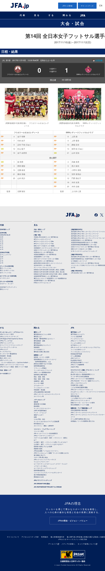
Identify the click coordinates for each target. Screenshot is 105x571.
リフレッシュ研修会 (40, 368)
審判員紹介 (37, 343)
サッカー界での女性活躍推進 (80, 376)
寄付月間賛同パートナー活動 (80, 405)
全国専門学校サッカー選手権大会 (44, 280)
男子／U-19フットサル (7, 270)
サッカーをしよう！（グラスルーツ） (12, 332)
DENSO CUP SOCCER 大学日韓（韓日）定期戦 (49, 270)
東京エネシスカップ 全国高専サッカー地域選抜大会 (50, 278)
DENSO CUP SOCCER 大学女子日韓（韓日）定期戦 (50, 274)
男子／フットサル (5, 268)
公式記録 (98, 60)
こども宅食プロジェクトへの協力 (81, 398)
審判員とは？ (38, 336)
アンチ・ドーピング (40, 413)
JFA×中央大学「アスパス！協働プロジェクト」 (86, 381)
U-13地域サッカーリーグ (79, 261)
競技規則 (36, 347)
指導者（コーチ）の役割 (41, 357)
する (51, 15)
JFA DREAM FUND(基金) (42, 484)
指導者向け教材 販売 (40, 374)
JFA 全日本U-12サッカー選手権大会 (82, 273)
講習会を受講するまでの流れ (43, 364)
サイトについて (13, 537)
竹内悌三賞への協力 (77, 385)
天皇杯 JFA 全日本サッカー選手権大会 (46, 237)
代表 (23, 15)
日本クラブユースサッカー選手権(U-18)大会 (85, 247)
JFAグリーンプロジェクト (79, 372)
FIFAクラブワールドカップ (42, 283)
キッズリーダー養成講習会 (8, 354)
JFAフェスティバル (6, 360)
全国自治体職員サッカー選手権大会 (45, 254)
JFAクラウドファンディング (43, 480)
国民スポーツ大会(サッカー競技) (44, 246)
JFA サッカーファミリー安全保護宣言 (46, 433)
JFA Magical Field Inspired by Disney (11, 339)
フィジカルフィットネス (41, 388)
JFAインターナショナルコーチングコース (47, 394)
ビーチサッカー (5, 278)
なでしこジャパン (5, 254)
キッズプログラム (5, 351)
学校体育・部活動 (5, 356)
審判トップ (37, 332)
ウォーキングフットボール (8, 347)
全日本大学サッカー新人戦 (42, 265)
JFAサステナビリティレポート (80, 400)
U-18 (1, 243)
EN (100, 5)
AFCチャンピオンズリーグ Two (44, 243)
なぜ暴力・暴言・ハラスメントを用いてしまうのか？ (51, 442)
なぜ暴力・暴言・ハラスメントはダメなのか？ (48, 444)
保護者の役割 (38, 449)
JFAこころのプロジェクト (79, 383)
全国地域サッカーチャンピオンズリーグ (46, 248)
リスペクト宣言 (39, 431)
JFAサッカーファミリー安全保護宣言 (82, 379)
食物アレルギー (39, 415)
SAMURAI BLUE (5, 235)
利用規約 (44, 537)
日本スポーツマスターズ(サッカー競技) (46, 259)
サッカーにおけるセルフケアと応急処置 (46, 421)
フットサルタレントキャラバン (80, 352)
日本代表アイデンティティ (8, 287)
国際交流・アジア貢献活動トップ (81, 408)
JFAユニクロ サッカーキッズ (9, 336)
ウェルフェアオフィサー (41, 462)
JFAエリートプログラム (78, 341)
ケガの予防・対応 (39, 419)
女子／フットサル (5, 272)
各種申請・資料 (39, 381)
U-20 (1, 257)
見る (37, 15)
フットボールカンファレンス (43, 370)
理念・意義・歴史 (39, 377)
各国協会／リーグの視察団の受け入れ (83, 421)
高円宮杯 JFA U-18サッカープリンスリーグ (84, 236)
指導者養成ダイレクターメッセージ (45, 359)
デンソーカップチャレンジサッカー (45, 267)
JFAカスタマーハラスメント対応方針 (72, 539)
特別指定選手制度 (76, 354)
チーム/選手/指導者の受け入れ (80, 419)
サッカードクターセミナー (42, 408)
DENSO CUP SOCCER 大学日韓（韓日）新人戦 (49, 272)
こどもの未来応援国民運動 (79, 387)
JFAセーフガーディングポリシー (44, 435)
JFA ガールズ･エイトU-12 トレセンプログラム (85, 347)
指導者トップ (38, 355)
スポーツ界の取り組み (41, 457)
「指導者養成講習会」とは (42, 361)
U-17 (1, 245)
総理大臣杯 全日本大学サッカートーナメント (48, 263)
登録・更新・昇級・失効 (41, 379)
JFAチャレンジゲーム (7, 343)
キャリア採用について (86, 544)
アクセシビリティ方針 (30, 537)
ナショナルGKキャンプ (78, 343)
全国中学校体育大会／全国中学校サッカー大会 (86, 259)
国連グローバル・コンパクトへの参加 (83, 402)
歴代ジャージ (4, 289)
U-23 (1, 237)
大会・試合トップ (39, 229)
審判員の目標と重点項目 (41, 352)
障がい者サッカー (5, 358)
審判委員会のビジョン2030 (42, 334)
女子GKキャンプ (76, 345)
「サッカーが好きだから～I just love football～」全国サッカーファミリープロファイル (15, 363)
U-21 (1, 239)
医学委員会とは (39, 423)
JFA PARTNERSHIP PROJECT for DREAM (47, 487)
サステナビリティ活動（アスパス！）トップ (85, 370)
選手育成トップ (76, 332)
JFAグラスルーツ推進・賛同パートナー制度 (14, 367)
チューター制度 (39, 383)
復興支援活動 (75, 396)
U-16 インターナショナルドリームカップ (84, 251)
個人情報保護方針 (57, 537)
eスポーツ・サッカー (6, 283)
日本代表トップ (5, 229)
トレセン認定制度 (76, 336)
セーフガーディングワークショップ (45, 468)
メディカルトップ (39, 400)
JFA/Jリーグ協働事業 (77, 364)
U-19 (1, 241)
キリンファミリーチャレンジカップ (11, 345)
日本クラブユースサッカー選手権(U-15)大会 (85, 263)
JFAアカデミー (75, 358)
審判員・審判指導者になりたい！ (44, 339)
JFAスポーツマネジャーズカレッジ (82, 389)
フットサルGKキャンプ (78, 349)
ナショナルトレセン (77, 339)
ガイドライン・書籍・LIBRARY (44, 426)
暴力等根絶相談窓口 (40, 475)
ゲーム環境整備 (76, 356)
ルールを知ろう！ (5, 373)
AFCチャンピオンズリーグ (42, 239)
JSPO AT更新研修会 (40, 410)
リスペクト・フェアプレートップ (44, 429)
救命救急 (36, 406)
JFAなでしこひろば (6, 341)
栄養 (35, 417)
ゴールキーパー (39, 385)
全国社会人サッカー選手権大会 (44, 252)
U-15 (1, 249)
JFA (72, 327)
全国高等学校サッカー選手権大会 (81, 240)
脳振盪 (36, 402)
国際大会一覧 (38, 231)
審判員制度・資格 (39, 341)
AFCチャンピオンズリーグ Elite (44, 241)
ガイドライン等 (39, 396)
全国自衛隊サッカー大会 (41, 256)
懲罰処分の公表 (39, 477)
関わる (67, 15)
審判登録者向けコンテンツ (42, 345)
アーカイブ (52, 544)
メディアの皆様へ (68, 544)
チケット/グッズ (87, 6)
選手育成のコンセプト (78, 334)
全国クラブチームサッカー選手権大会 (46, 250)
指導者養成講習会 (39, 366)
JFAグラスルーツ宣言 (7, 334)
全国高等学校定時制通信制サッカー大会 (83, 244)
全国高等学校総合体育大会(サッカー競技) (84, 242)
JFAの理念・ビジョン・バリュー (73, 520)
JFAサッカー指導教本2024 (42, 372)
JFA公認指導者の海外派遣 (42, 392)
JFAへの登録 (67, 6)
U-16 (1, 247)
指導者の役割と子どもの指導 (43, 446)
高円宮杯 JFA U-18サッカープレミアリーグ (84, 234)
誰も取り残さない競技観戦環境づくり (83, 374)
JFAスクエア (4, 349)
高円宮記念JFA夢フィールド (80, 362)
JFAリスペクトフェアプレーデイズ (45, 459)
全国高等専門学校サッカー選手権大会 (46, 276)
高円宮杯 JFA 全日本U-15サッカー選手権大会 (85, 256)
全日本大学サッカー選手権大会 (44, 261)
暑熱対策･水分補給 (40, 404)
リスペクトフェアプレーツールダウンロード (48, 472)
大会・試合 (73, 23)
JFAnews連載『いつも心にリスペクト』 (46, 451)
